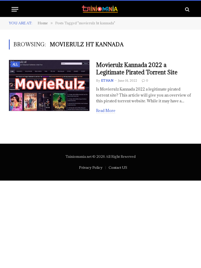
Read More (105, 110)
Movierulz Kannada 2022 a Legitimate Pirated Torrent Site (136, 68)
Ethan (107, 80)
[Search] (186, 9)
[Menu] (15, 9)
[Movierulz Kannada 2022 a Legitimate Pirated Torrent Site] (49, 85)
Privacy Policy (91, 167)
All (15, 64)
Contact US (118, 167)
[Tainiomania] (101, 9)
